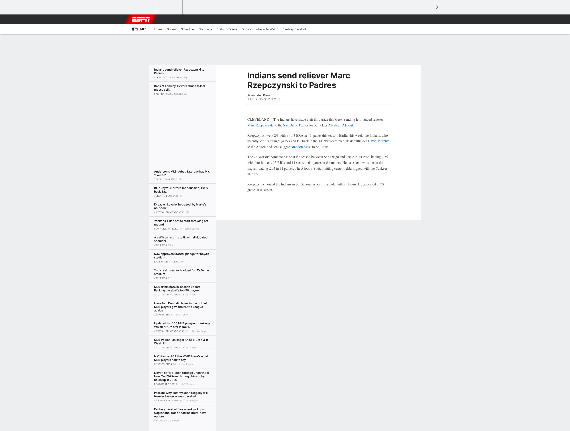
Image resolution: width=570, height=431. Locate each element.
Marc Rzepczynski (260, 125)
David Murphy (378, 140)
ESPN (141, 19)
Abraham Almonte (341, 125)
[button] (426, 19)
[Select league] (142, 7)
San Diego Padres (295, 125)
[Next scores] (436, 7)
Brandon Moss (301, 146)
